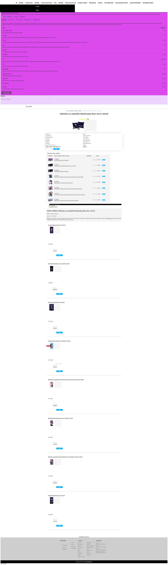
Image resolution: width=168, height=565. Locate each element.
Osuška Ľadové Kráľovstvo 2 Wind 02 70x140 (59, 341)
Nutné (4, 16)
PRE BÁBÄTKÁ (89, 542)
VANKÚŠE (71, 110)
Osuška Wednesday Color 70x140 (56, 495)
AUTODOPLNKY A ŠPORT (90, 548)
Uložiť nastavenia (6, 92)
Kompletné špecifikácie (54, 204)
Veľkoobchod (64, 545)
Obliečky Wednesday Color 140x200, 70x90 (58, 263)
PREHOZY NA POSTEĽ (80, 554)
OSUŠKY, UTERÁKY (81, 556)
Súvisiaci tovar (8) (53, 207)
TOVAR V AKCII (80, 544)
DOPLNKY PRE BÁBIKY (89, 551)
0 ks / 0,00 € (29, 106)
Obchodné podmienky (64, 548)
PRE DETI (88, 544)
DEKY (79, 550)
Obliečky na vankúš (77, 110)
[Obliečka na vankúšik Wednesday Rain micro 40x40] (78, 130)
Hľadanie (3, 96)
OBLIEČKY (79, 545)
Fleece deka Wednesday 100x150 (56, 302)
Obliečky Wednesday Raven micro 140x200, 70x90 (60, 418)
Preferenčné (9, 16)
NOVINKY (79, 542)
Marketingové (22, 16)
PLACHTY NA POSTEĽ (80, 548)
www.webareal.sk (88, 561)
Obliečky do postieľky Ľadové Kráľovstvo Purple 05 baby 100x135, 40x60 (66, 379)
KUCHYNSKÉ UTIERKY (89, 554)
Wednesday (109, 218)
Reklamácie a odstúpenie (73, 547)
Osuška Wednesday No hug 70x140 (56, 225)
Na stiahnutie (52, 205)
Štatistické (16, 16)
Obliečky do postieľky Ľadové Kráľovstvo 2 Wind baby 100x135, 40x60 (65, 457)
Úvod (68, 110)
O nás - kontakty (72, 543)
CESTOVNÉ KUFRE (90, 545)
